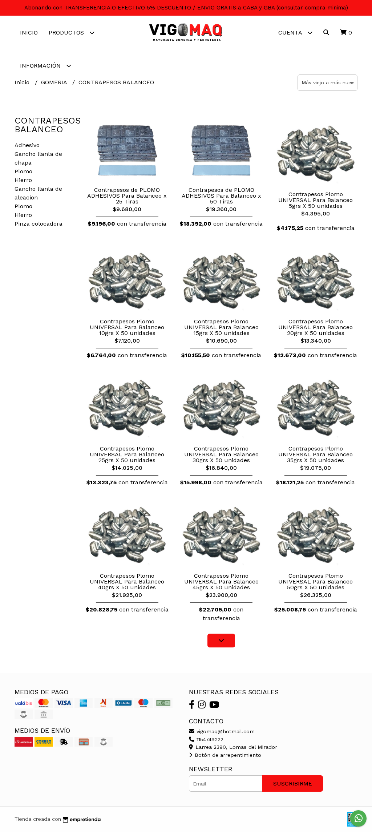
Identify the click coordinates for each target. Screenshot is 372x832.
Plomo (23, 171)
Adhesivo (27, 145)
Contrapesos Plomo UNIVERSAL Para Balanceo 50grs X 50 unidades (315, 581)
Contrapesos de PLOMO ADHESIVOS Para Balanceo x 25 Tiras (127, 195)
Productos (67, 32)
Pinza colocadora (38, 223)
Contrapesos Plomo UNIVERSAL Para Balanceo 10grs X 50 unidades (127, 327)
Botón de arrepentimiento (227, 755)
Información (41, 65)
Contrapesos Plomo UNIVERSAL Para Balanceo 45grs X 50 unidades (221, 581)
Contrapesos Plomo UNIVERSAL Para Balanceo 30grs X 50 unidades (221, 454)
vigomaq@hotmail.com (225, 731)
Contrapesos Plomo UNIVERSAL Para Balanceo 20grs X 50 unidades (315, 327)
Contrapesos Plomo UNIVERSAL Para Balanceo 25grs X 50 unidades (127, 454)
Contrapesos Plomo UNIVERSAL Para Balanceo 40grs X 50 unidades (127, 581)
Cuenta (291, 32)
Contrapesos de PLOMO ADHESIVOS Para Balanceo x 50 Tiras (221, 195)
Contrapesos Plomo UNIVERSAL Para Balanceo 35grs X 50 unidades (315, 454)
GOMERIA (55, 82)
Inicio (29, 32)
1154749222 (209, 739)
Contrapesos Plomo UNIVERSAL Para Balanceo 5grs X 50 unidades (315, 200)
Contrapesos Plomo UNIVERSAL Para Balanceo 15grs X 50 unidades (221, 327)
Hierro (23, 180)
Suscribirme (292, 783)
